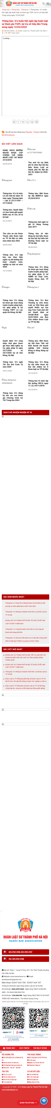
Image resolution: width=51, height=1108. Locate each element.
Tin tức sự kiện (7, 1074)
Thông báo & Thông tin (34, 1065)
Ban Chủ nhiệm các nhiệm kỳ (11, 1062)
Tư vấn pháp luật (7, 1082)
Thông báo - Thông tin (20, 10)
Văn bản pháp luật (33, 1079)
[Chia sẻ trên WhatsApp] (14, 122)
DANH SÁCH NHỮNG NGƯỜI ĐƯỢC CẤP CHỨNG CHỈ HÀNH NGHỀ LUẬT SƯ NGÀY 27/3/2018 (13, 155)
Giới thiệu (24, 1048)
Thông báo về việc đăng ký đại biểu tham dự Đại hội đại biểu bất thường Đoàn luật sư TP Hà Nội (38, 238)
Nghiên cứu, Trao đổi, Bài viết (36, 1062)
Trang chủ (5, 10)
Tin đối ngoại (32, 1060)
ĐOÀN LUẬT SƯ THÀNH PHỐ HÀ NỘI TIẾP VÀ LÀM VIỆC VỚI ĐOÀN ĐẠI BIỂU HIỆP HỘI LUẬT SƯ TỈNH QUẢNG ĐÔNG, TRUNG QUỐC (25, 657)
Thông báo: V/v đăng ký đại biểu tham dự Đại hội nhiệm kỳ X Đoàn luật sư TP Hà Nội (38, 365)
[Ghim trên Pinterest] (32, 122)
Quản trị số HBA (27, 1103)
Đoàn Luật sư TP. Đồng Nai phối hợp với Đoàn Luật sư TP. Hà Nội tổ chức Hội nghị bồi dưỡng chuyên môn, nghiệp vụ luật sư (25, 680)
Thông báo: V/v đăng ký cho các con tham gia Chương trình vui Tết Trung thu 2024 (13, 396)
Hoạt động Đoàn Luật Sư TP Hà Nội (38, 1057)
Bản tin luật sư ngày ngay (10, 1079)
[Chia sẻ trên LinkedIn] (37, 122)
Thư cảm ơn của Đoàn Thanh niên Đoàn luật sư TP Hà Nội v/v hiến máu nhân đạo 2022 (13, 237)
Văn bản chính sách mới (9, 1077)
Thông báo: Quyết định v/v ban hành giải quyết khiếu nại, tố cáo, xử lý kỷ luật (13, 213)
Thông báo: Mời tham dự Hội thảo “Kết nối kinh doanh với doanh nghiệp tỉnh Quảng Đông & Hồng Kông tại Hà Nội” (38, 347)
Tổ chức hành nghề (34, 1077)
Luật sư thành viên (33, 1074)
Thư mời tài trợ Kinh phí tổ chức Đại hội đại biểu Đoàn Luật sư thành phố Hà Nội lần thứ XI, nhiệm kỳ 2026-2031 (38, 168)
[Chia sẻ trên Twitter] (23, 122)
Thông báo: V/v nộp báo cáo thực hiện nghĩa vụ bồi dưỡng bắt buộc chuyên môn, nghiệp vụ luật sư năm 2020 (13, 261)
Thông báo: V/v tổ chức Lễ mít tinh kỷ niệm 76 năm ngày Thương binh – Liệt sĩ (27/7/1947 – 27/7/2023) (13, 198)
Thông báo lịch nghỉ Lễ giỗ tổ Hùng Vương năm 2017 (38, 224)
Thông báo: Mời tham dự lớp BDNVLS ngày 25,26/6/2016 (38, 195)
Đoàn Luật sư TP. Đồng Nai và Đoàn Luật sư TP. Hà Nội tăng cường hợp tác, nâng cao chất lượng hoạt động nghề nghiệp (25, 687)
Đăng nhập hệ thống (34, 1082)
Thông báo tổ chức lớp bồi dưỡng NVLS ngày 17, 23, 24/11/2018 (38, 383)
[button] (43, 3)
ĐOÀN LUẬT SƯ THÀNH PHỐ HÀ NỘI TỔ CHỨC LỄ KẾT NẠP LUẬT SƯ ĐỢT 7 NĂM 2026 (25, 666)
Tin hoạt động (40, 1048)
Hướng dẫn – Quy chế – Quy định (11, 1067)
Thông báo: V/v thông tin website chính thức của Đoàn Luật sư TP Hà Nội (26, 673)
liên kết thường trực (8, 135)
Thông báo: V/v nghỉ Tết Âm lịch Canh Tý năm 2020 (13, 364)
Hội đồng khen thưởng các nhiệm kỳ (12, 1065)
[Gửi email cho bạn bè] (28, 122)
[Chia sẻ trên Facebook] (19, 122)
